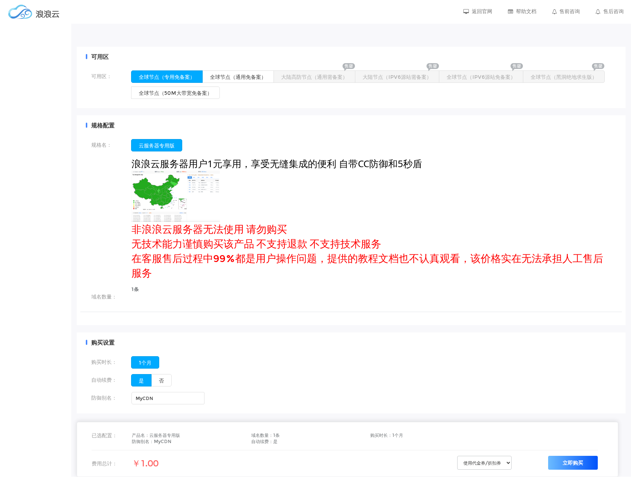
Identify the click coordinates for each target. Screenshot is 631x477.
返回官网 (482, 11)
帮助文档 (526, 11)
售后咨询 (613, 11)
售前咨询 (569, 11)
